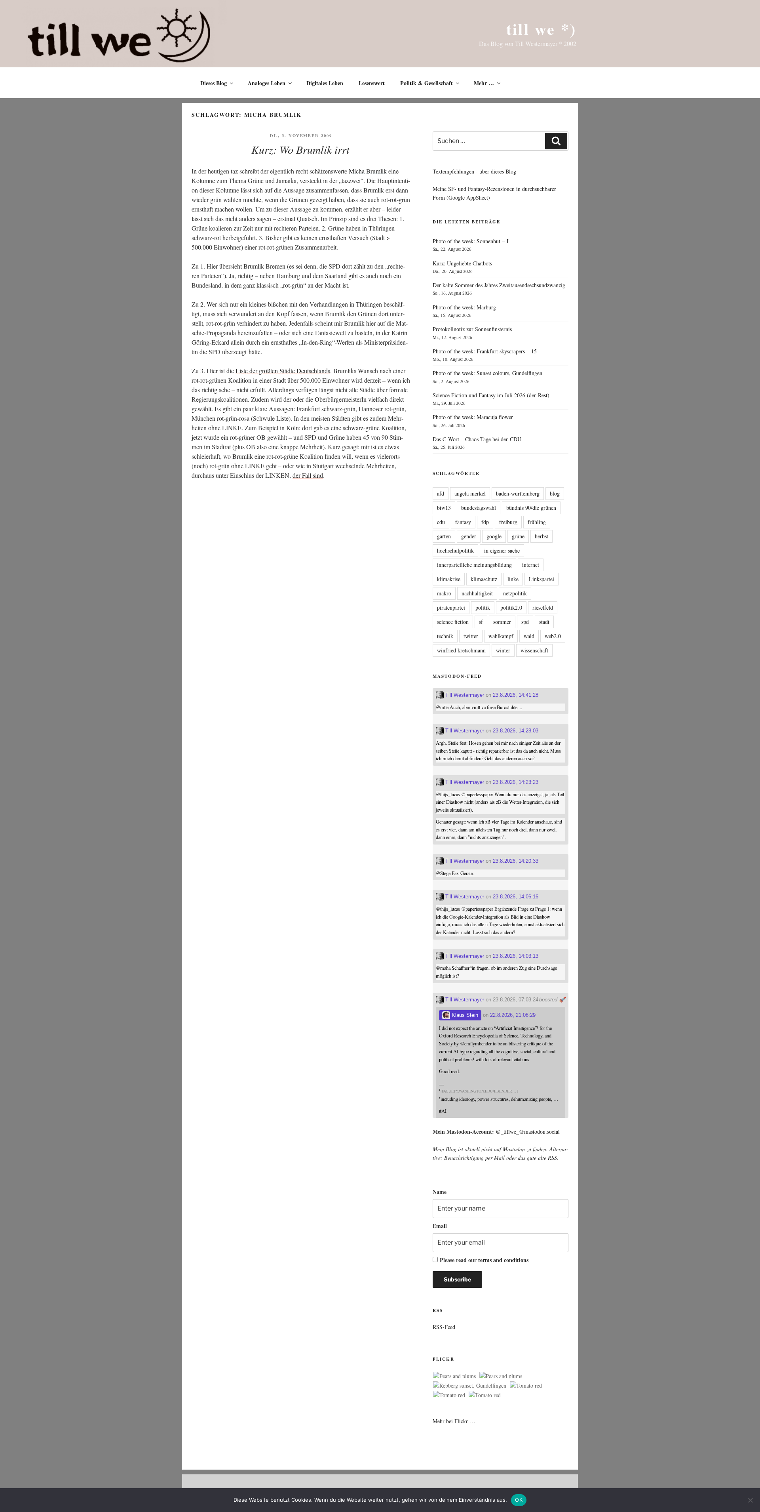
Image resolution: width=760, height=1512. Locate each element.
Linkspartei (541, 579)
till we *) (541, 28)
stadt (544, 621)
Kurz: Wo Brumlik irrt (300, 149)
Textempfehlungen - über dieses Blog (474, 171)
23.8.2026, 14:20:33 (515, 861)
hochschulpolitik (455, 550)
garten (444, 536)
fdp (485, 522)
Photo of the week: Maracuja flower (473, 417)
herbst (541, 536)
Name (439, 1192)
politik (482, 607)
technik (445, 636)
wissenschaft (534, 650)
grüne (518, 536)
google (494, 536)
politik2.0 (511, 607)
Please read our (484, 1260)
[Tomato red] (526, 1385)
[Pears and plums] (454, 1376)
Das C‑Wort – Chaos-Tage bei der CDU (477, 439)
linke (513, 579)
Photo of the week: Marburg (464, 307)
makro (444, 593)
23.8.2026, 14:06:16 (515, 897)
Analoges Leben (266, 83)
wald (529, 636)
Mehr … (484, 83)
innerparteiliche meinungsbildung (474, 564)
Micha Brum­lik (368, 171)
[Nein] (750, 1500)
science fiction (453, 621)
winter (503, 650)
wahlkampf (500, 636)
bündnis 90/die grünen (531, 507)
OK (518, 1500)
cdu (441, 522)
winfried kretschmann (461, 650)
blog (555, 493)
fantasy (463, 522)
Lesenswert (372, 83)
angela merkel (470, 493)
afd (440, 493)
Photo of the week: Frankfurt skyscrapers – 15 (485, 351)
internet (530, 564)
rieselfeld (542, 607)
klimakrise (448, 579)
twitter (471, 636)
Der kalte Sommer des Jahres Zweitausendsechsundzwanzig (499, 285)
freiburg (508, 522)
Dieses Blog (213, 83)
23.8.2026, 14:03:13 (515, 956)
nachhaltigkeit (477, 593)
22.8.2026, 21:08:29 (513, 1015)
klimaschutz (484, 579)
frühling (537, 522)
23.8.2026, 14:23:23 (515, 782)
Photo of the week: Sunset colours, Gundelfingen (487, 373)
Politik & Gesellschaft (426, 83)
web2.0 (553, 636)
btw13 (444, 507)
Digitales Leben (324, 83)
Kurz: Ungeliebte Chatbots (462, 263)
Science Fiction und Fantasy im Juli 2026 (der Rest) (491, 395)
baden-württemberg (518, 493)
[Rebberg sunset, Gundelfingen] (469, 1385)
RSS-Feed (444, 1327)
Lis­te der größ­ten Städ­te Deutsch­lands (283, 370)
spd (525, 621)
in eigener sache (502, 550)
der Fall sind (308, 475)
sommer (502, 621)
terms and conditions (503, 1260)
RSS (552, 1157)
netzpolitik (515, 593)
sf (481, 621)
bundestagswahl (478, 507)
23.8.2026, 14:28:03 (515, 731)
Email (440, 1226)
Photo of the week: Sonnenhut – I (471, 241)
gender (468, 536)
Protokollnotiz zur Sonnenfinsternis (472, 329)
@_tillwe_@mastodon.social (528, 1131)
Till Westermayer (464, 695)
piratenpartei (451, 607)
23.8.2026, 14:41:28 (515, 695)
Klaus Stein (464, 1015)
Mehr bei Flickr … (454, 1421)
